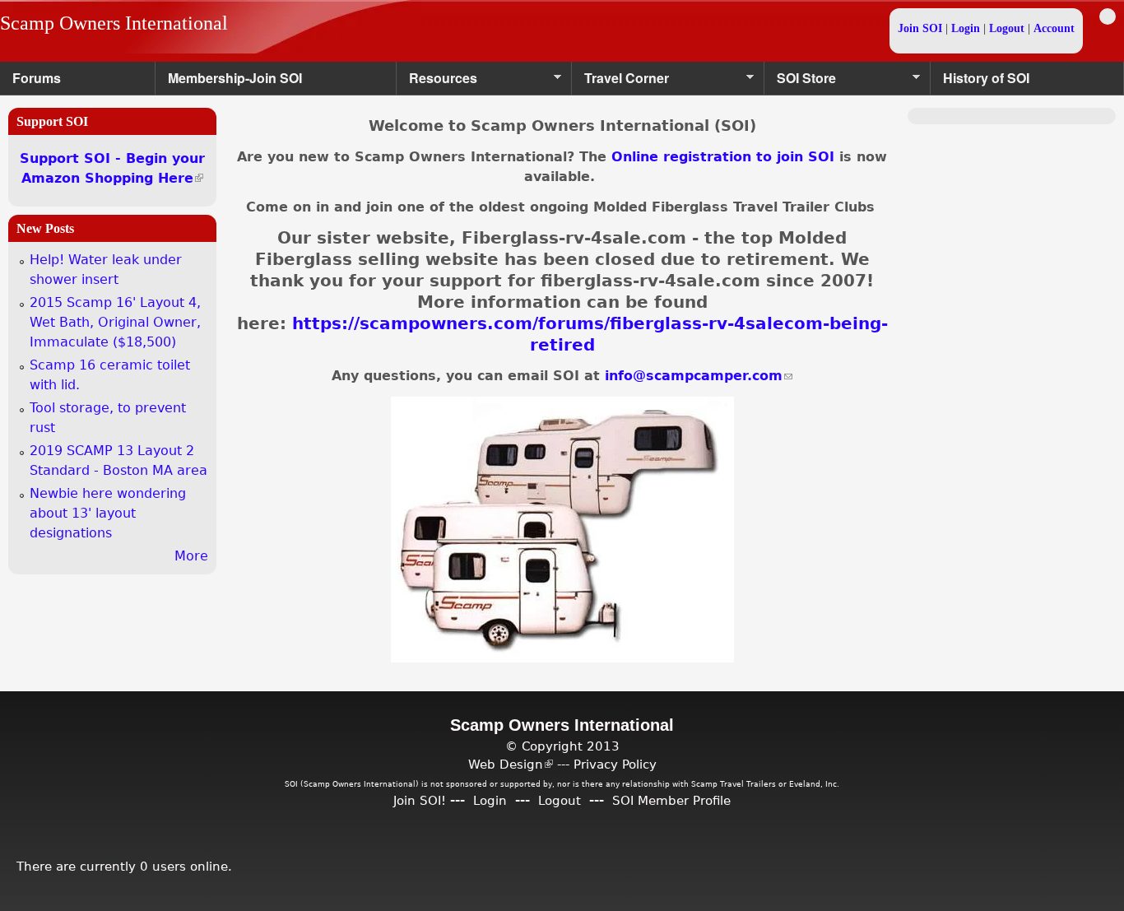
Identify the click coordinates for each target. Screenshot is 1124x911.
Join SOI (920, 28)
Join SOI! (419, 800)
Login (965, 28)
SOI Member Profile (671, 800)
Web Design (510, 764)
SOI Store (800, 81)
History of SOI (986, 77)
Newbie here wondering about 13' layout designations (108, 513)
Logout (1006, 28)
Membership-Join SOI (235, 77)
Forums (36, 77)
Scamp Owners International (114, 23)
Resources (437, 81)
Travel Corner (620, 81)
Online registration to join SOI (722, 157)
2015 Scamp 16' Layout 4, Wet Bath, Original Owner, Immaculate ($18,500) (115, 322)
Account (1054, 28)
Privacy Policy (615, 764)
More (191, 556)
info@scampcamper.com (698, 375)
